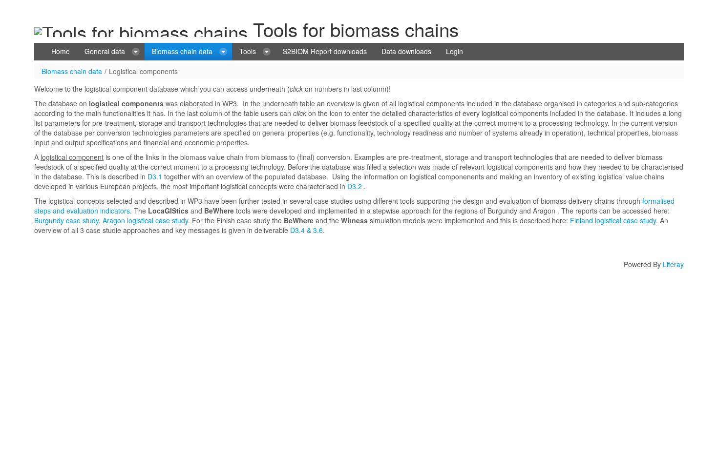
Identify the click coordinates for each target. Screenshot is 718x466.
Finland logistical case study (613, 220)
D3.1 (155, 176)
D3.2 (354, 186)
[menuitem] (60, 51)
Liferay (673, 264)
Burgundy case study (66, 220)
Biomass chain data (72, 71)
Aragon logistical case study (145, 220)
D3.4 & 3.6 (305, 230)
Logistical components (143, 71)
